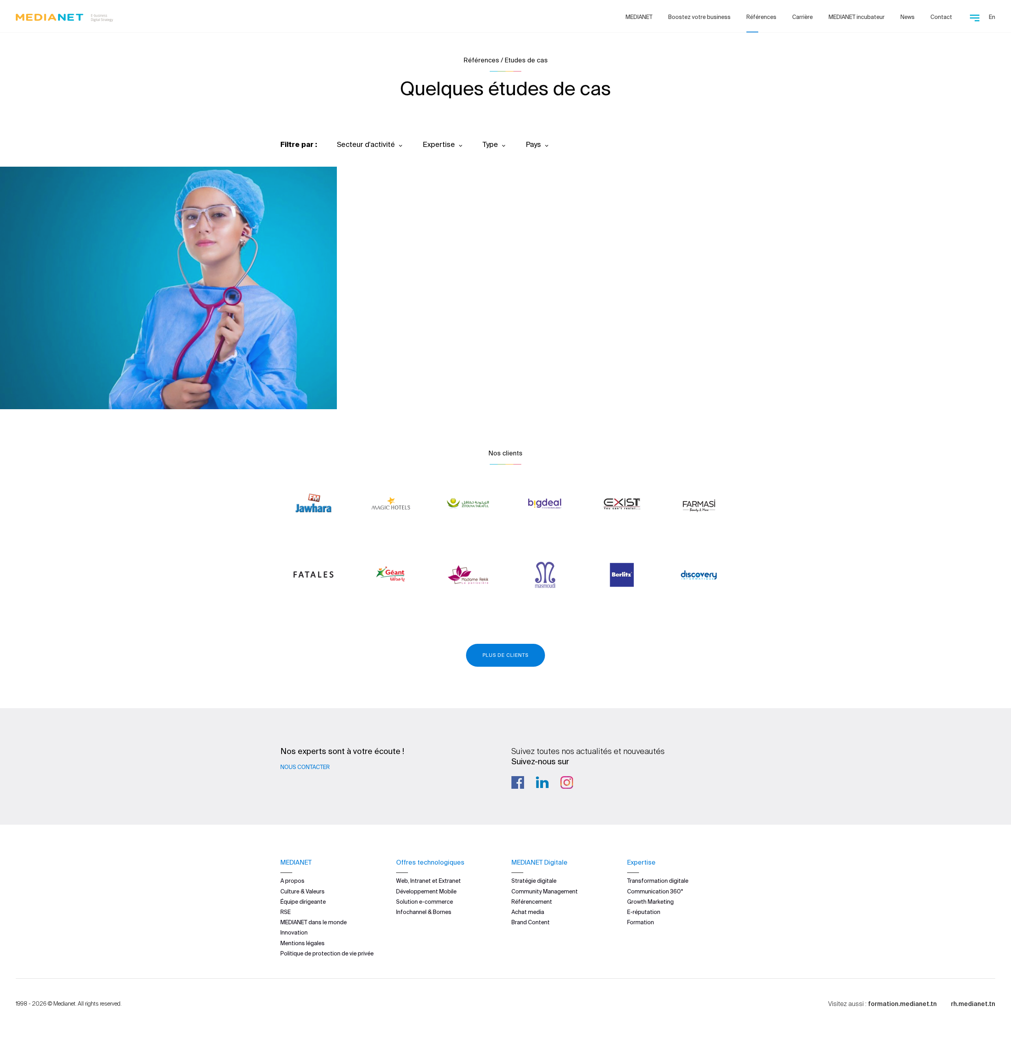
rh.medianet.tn (973, 1003)
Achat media (527, 912)
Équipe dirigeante (303, 902)
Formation (640, 922)
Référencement (531, 902)
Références (761, 17)
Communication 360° (655, 891)
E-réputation (643, 912)
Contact (941, 17)
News (907, 17)
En (992, 17)
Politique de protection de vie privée (327, 953)
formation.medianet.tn (902, 1003)
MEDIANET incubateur (857, 17)
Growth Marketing (650, 902)
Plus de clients (505, 655)
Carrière (802, 17)
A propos (292, 881)
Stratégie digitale (533, 881)
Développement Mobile (426, 891)
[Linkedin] (542, 782)
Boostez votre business (699, 17)
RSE (285, 912)
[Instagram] (566, 782)
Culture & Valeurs (302, 891)
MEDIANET (639, 17)
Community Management (544, 891)
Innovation (294, 932)
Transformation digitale (657, 881)
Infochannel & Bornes (423, 912)
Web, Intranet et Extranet (428, 881)
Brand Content (530, 922)
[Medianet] (64, 16)
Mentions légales (302, 943)
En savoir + (55, 381)
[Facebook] (517, 782)
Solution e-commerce (424, 902)
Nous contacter (305, 767)
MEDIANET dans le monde (313, 922)
